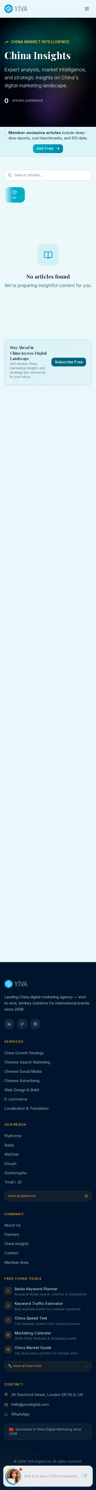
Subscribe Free (69, 362)
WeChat (11, 1154)
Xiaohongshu (15, 1173)
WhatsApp (20, 1414)
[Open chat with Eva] (14, 1476)
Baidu (9, 1145)
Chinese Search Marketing (27, 1062)
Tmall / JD (13, 1182)
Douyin (10, 1163)
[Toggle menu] (87, 9)
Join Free (44, 148)
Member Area (16, 1262)
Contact (11, 1253)
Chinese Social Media (23, 1071)
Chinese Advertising (21, 1080)
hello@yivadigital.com (30, 1404)
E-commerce (15, 1099)
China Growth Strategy (24, 1053)
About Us (12, 1225)
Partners (11, 1234)
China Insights (16, 1243)
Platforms (13, 1136)
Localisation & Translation (26, 1108)
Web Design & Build (21, 1090)
